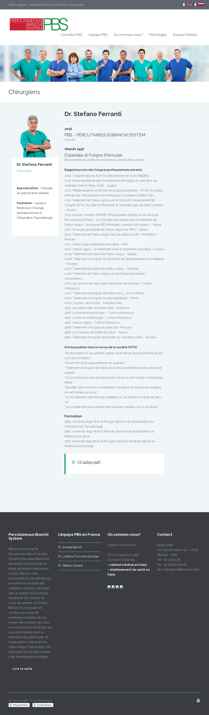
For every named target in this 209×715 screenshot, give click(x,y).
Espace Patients (185, 35)
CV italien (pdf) (88, 462)
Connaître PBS (71, 35)
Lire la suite (23, 668)
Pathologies (158, 35)
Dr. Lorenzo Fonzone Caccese (78, 556)
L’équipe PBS (98, 35)
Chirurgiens (24, 91)
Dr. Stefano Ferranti (70, 565)
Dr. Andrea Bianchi (70, 547)
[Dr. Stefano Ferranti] (35, 133)
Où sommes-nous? (128, 35)
